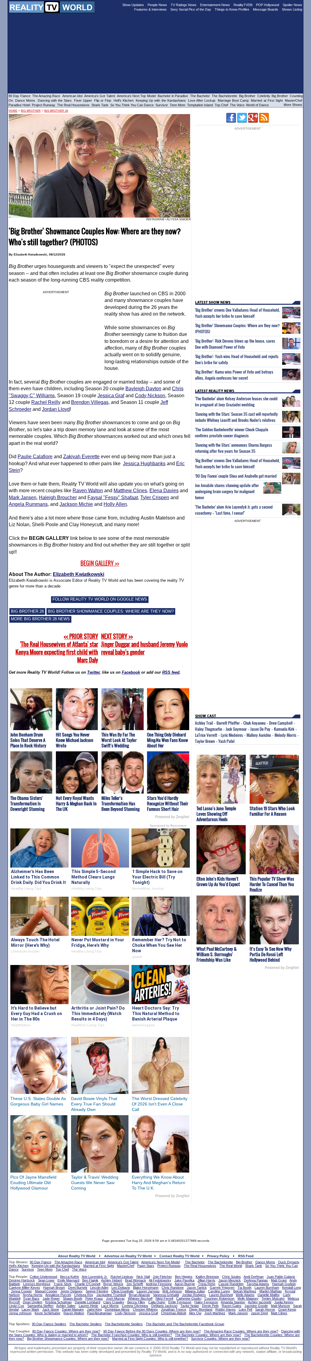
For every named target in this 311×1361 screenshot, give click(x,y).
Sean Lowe (46, 1280)
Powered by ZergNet (172, 817)
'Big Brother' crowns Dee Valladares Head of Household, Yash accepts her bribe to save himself (237, 313)
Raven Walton (88, 490)
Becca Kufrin (69, 1276)
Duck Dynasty (288, 1262)
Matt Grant (279, 1280)
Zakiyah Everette (81, 456)
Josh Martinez (214, 1313)
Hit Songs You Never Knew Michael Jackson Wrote (74, 740)
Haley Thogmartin (208, 729)
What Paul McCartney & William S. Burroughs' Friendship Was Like (217, 954)
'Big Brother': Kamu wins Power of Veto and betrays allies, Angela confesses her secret (234, 375)
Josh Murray (115, 1298)
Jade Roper (51, 1298)
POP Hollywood (267, 5)
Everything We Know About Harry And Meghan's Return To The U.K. (158, 1182)
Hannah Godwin (284, 1284)
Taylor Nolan (189, 1306)
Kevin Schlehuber (47, 1313)
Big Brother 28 (56, 110)
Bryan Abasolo (139, 1295)
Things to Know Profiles (232, 9)
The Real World (230, 1266)
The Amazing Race (46, 96)
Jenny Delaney (71, 1291)
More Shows (293, 105)
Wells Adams (245, 1295)
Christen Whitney (145, 1309)
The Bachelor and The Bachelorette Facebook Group (185, 1324)
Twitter (93, 672)
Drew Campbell (280, 723)
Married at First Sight (267, 100)
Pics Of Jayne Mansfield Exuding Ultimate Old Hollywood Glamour (33, 1182)
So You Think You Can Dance (132, 105)
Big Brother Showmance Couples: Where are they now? (68, 1338)
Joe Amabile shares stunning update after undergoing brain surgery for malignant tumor (227, 491)
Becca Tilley (136, 1302)
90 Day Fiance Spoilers (49, 1324)
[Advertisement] (155, 1216)
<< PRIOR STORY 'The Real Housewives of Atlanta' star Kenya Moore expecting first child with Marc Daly (56, 648)
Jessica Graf (110, 395)
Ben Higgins (184, 1276)
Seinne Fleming (97, 1291)
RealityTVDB (243, 5)
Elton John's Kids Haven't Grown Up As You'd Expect (218, 881)
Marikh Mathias (270, 1291)
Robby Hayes (225, 1309)
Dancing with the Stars (55, 100)
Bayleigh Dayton (143, 388)
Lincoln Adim (99, 1287)
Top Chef (221, 105)
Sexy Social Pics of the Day (190, 9)
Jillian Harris (206, 1280)
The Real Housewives (73, 105)
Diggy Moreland (200, 1309)
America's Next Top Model (136, 96)
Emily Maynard (68, 1280)
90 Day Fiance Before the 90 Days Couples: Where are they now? (152, 1331)
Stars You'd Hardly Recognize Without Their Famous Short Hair (167, 803)
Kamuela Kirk (284, 729)
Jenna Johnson (20, 1313)
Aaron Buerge (185, 1284)
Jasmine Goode (256, 1306)
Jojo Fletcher (162, 1276)
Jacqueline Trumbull (111, 1295)
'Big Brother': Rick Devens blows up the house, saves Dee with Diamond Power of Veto (235, 344)
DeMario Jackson (164, 1306)
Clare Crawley (113, 1302)
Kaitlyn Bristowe (207, 1276)
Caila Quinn (156, 1302)
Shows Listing (292, 9)
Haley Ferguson (206, 1302)
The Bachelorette (224, 96)
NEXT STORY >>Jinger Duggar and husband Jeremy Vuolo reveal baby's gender (144, 644)
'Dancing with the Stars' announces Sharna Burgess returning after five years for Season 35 (233, 448)
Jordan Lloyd (56, 409)
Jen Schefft (134, 1284)
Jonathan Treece (173, 1309)
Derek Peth (210, 1306)
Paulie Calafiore (35, 456)
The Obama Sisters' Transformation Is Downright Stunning (27, 803)
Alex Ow (195, 1313)
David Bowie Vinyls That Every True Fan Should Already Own (94, 1104)
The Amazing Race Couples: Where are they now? (241, 1331)
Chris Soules (231, 1276)
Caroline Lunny (219, 1291)
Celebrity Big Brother (272, 96)
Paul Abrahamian (99, 1313)
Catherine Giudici (188, 1298)
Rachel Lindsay (122, 1276)
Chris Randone (173, 1287)
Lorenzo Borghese (36, 1284)
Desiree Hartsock (22, 1280)
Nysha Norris (33, 1295)
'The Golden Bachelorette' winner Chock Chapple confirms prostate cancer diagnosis (231, 432)
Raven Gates (231, 1306)
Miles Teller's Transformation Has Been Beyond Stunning (120, 803)
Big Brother (247, 96)
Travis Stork (62, 1284)
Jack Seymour (236, 729)
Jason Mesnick (229, 1280)
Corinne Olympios (135, 1306)
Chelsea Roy (83, 1295)
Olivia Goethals (122, 1291)
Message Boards (265, 9)
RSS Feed (246, 1256)
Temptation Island (200, 105)
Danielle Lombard (87, 1302)
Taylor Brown (205, 741)
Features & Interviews (150, 9)
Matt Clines (279, 1313)
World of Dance (257, 105)
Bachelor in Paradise (173, 96)
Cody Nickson (150, 395)
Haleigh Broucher (58, 497)
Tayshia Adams (258, 1284)
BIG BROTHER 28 (27, 611)
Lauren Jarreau (148, 1291)
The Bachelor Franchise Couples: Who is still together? (131, 1335)
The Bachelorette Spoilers (124, 1324)
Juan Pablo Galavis (281, 1276)
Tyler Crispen (154, 497)
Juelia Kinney (284, 1302)
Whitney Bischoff (140, 1298)
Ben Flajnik (90, 1280)
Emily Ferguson (179, 1302)
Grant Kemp (287, 1309)
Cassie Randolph (231, 1284)
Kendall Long (291, 1287)
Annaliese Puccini (58, 1295)
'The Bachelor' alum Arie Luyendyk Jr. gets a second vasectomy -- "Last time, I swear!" (234, 510)
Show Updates (133, 5)
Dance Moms (25, 100)
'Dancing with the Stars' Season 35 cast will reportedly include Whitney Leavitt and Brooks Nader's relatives (236, 417)
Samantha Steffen (40, 1306)
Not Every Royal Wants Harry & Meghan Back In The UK (76, 803)
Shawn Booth (72, 1298)
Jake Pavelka (184, 1280)
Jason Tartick (197, 1287)
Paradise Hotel (19, 105)
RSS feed (170, 672)
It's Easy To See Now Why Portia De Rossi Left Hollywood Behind (271, 954)
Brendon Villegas (89, 402)
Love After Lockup (201, 100)
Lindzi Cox (16, 1306)
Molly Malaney (248, 1298)
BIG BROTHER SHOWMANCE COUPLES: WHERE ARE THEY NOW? (111, 611)
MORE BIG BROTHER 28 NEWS (40, 619)
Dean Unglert (32, 1302)
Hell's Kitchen (124, 100)
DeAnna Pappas (256, 1280)
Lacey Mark (30, 1309)
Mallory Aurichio (259, 735)
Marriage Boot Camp (233, 100)
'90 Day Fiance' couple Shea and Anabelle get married (236, 476)
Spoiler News (292, 5)
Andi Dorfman (254, 1276)
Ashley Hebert (111, 1280)
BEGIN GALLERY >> (99, 563)
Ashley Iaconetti (259, 1302)
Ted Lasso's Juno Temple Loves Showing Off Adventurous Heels (216, 813)
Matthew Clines (130, 490)
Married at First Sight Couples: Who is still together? (150, 1338)
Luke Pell (245, 1309)
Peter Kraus (94, 1298)
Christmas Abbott (173, 1313)
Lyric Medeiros (232, 735)
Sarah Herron (265, 1309)
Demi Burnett (77, 1287)
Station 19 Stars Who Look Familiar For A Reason (272, 811)
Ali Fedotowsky (160, 1280)
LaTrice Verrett (206, 735)
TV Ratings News (184, 5)
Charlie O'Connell (87, 1284)
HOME (13, 110)
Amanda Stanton (233, 1302)
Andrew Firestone (159, 1284)
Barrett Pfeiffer (228, 723)
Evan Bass (31, 1298)
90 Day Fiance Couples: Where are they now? (66, 1331)
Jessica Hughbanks (144, 463)
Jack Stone (50, 1309)
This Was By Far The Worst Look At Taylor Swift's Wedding (119, 740)
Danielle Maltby (269, 1295)
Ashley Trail (204, 723)
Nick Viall (143, 1276)
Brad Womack (135, 1280)
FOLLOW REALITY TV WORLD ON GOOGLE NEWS (100, 599)
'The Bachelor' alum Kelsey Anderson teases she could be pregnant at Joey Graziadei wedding (236, 401)
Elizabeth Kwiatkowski (78, 574)
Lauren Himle (88, 1306)
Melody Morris (285, 735)
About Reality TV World (76, 1256)
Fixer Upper (83, 100)
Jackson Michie (76, 504)
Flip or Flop (102, 100)
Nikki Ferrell (164, 1298)
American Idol (72, 96)
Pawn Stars (145, 1266)
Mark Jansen (22, 497)
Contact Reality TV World (179, 1256)
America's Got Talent (99, 96)
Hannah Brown (54, 1287)
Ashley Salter (66, 1306)
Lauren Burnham (267, 1287)
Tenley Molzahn (273, 1298)
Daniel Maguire (73, 1309)
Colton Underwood (43, 1276)
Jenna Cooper (21, 1291)
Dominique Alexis (117, 1309)
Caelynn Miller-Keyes (24, 1287)
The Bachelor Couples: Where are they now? (208, 1335)
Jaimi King (94, 1309)
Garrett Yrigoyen (222, 1287)
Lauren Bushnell (221, 1295)
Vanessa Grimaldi (166, 1295)
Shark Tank (99, 105)
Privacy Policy (218, 1256)
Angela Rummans (28, 504)
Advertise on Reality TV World (128, 1256)
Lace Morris (110, 1306)
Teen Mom (177, 105)
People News (157, 5)
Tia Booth (244, 1287)
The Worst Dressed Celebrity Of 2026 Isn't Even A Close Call (159, 1104)
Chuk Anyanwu (254, 723)
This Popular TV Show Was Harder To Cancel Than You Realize (272, 884)
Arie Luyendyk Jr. (95, 1276)
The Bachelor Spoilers (85, 1324)
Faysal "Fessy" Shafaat (112, 497)
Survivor (162, 105)
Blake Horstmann (146, 1287)
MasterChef (293, 100)
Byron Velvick (113, 1284)
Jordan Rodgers (194, 1295)
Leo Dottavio (120, 1287)
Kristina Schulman (58, 1302)
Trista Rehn (206, 1284)
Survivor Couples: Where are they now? (220, 1338)
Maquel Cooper (46, 1291)
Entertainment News (215, 5)
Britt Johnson (172, 1291)
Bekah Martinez (244, 1291)
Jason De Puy (260, 729)
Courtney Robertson (219, 1298)
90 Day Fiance (19, 96)
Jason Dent (259, 1313)
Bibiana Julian (195, 1291)
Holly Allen (115, 504)
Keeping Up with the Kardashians (161, 100)
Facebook (131, 672)
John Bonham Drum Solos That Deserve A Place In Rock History (28, 740)
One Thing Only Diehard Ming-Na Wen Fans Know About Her (167, 740)
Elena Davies (164, 490)
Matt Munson (280, 1306)
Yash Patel (226, 741)
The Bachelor (200, 96)
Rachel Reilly (45, 402)
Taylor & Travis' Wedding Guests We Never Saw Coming (94, 1182)
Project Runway (43, 105)
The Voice (237, 105)
